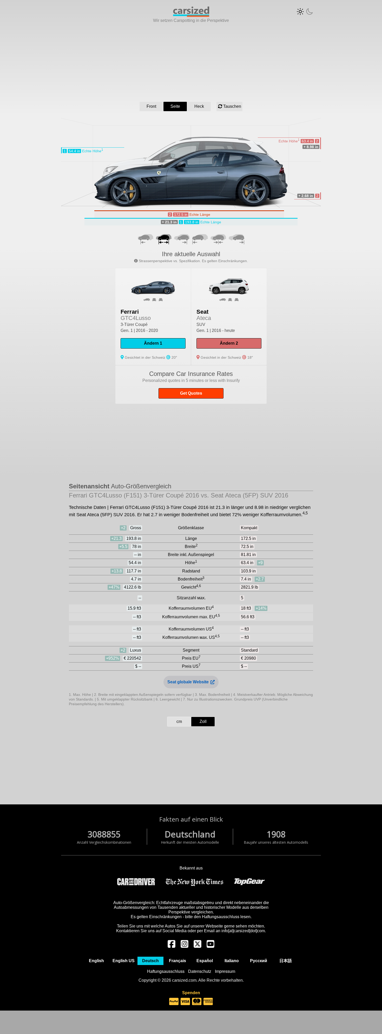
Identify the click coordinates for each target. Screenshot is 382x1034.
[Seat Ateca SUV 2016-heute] (229, 316)
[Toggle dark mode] (305, 11)
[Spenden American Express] (208, 1001)
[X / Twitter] (197, 946)
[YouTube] (210, 946)
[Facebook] (171, 946)
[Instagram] (184, 946)
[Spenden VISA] (185, 1001)
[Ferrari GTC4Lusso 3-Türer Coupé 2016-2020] (153, 316)
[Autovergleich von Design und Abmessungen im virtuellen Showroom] (191, 15)
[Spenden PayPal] (174, 1001)
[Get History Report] (191, 384)
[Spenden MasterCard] (196, 1001)
